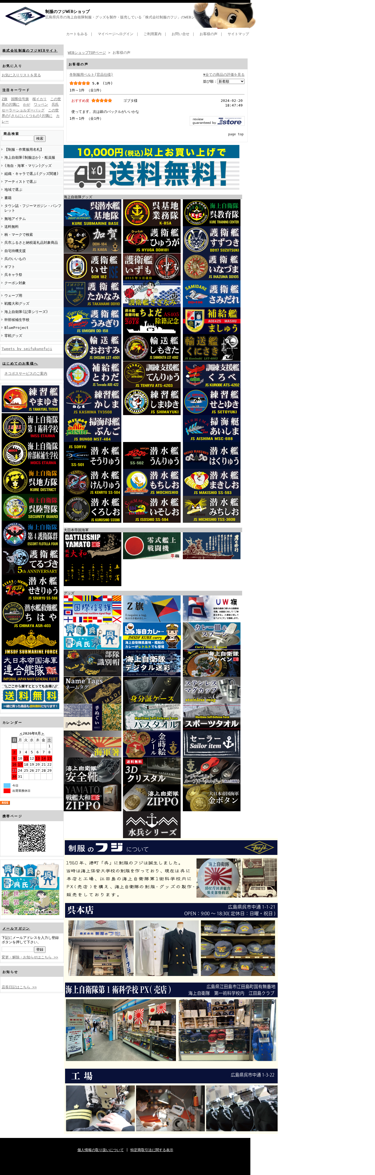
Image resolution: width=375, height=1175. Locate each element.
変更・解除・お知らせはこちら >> (30, 957)
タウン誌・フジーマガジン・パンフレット (32, 208)
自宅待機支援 (15, 251)
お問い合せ (180, 34)
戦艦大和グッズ (16, 303)
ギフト (9, 267)
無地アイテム (15, 219)
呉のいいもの (15, 259)
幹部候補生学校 (16, 320)
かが (26, 104)
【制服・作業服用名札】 (24, 149)
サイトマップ (238, 34)
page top (236, 134)
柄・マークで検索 (18, 235)
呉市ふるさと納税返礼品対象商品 (31, 242)
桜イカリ (39, 99)
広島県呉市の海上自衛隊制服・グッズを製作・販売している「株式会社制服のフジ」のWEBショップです (128, 17)
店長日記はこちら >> (19, 987)
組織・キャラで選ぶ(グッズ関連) (31, 174)
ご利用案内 (152, 34)
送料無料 (11, 227)
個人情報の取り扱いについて (100, 1150)
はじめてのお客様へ (20, 363)
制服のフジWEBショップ (67, 11)
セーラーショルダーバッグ (23, 110)
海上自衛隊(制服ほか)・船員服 (29, 157)
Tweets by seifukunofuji (27, 349)
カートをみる (77, 34)
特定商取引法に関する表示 (151, 1150)
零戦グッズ (13, 336)
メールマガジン (16, 928)
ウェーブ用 (13, 295)
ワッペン (41, 104)
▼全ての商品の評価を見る (224, 74)
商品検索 (11, 134)
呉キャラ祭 (13, 275)
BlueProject (16, 328)
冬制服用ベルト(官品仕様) (91, 74)
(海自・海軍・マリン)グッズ (28, 166)
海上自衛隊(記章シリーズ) (26, 312)
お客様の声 (208, 34)
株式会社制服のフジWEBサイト (30, 50)
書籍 (8, 198)
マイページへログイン (115, 34)
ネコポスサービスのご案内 (25, 373)
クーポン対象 (15, 283)
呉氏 (55, 104)
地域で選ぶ (13, 190)
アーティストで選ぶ (20, 182)
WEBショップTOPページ (87, 53)
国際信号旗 (20, 99)
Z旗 (4, 99)
